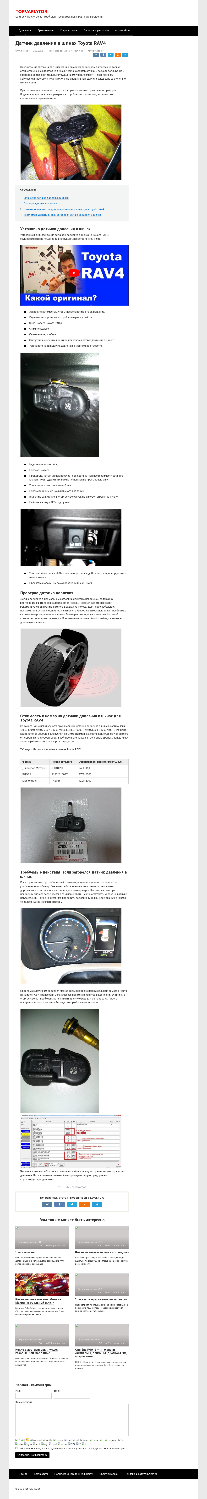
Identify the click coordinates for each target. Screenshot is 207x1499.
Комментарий (23, 1402)
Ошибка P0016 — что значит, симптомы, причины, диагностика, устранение (101, 1353)
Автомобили (122, 30)
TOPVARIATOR (31, 11)
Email (57, 1390)
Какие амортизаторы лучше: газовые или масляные (36, 1351)
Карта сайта (41, 1473)
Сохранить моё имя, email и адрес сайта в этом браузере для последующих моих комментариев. (73, 1448)
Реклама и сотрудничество (141, 1473)
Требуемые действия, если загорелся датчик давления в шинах (62, 214)
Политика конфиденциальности (73, 1473)
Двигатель (25, 30)
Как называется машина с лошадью (102, 1252)
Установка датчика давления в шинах (46, 197)
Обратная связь (108, 1473)
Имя (18, 1390)
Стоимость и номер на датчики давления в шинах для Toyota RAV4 (64, 209)
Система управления (96, 30)
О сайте (23, 1473)
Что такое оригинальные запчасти (101, 1299)
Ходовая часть (68, 30)
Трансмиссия (46, 30)
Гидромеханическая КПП (70, 50)
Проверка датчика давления (41, 203)
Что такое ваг (25, 1252)
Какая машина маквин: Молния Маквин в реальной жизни (38, 1300)
